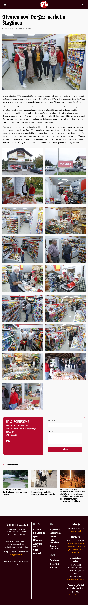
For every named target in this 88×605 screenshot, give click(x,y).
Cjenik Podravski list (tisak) (76, 547)
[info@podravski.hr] (8, 441)
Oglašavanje (56, 532)
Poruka (50, 431)
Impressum (55, 529)
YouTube (54, 567)
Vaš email (51, 421)
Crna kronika (39, 532)
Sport (35, 536)
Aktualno (37, 529)
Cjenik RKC (75, 552)
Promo (53, 536)
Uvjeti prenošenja (55, 541)
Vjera (35, 549)
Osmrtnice (38, 553)
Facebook (54, 560)
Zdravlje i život (37, 545)
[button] (5, 5)
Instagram (54, 563)
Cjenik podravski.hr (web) (76, 550)
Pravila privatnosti (55, 547)
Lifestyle (37, 540)
